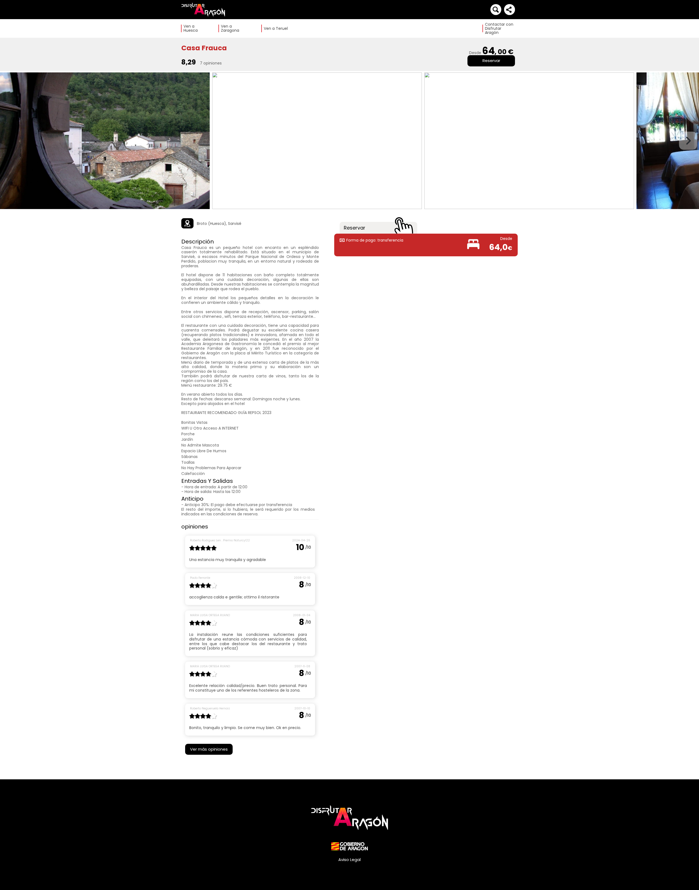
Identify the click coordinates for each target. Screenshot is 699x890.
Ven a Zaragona (230, 28)
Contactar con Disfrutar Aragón (499, 28)
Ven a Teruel (276, 29)
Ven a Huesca (190, 28)
